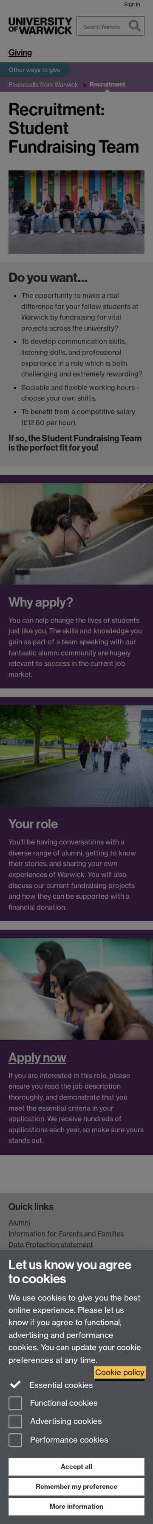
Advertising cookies (65, 1421)
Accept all (76, 1467)
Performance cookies (68, 1440)
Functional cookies (63, 1403)
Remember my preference (76, 1486)
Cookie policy (119, 1372)
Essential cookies (60, 1385)
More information (76, 1506)
